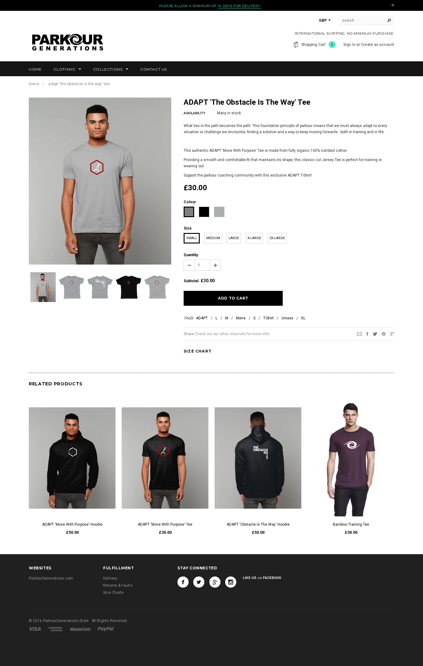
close (392, 5)
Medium (213, 238)
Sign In (349, 44)
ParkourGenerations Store (66, 621)
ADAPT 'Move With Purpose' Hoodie (72, 524)
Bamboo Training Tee (351, 524)
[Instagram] (230, 582)
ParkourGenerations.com (51, 578)
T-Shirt (268, 318)
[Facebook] (183, 582)
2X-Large (277, 238)
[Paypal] (106, 629)
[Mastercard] (80, 629)
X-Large (254, 238)
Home (34, 84)
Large (234, 238)
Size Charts (113, 592)
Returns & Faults (118, 585)
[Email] (359, 333)
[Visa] (35, 629)
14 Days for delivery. (239, 6)
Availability (194, 113)
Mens (241, 318)
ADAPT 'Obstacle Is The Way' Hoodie (258, 524)
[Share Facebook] (367, 333)
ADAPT (202, 318)
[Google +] (214, 582)
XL (303, 318)
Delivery (110, 578)
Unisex (287, 318)
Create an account (377, 44)
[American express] (55, 629)
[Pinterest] (384, 333)
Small (191, 238)
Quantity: (191, 255)
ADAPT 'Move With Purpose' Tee (165, 524)
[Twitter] (375, 333)
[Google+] (392, 333)
